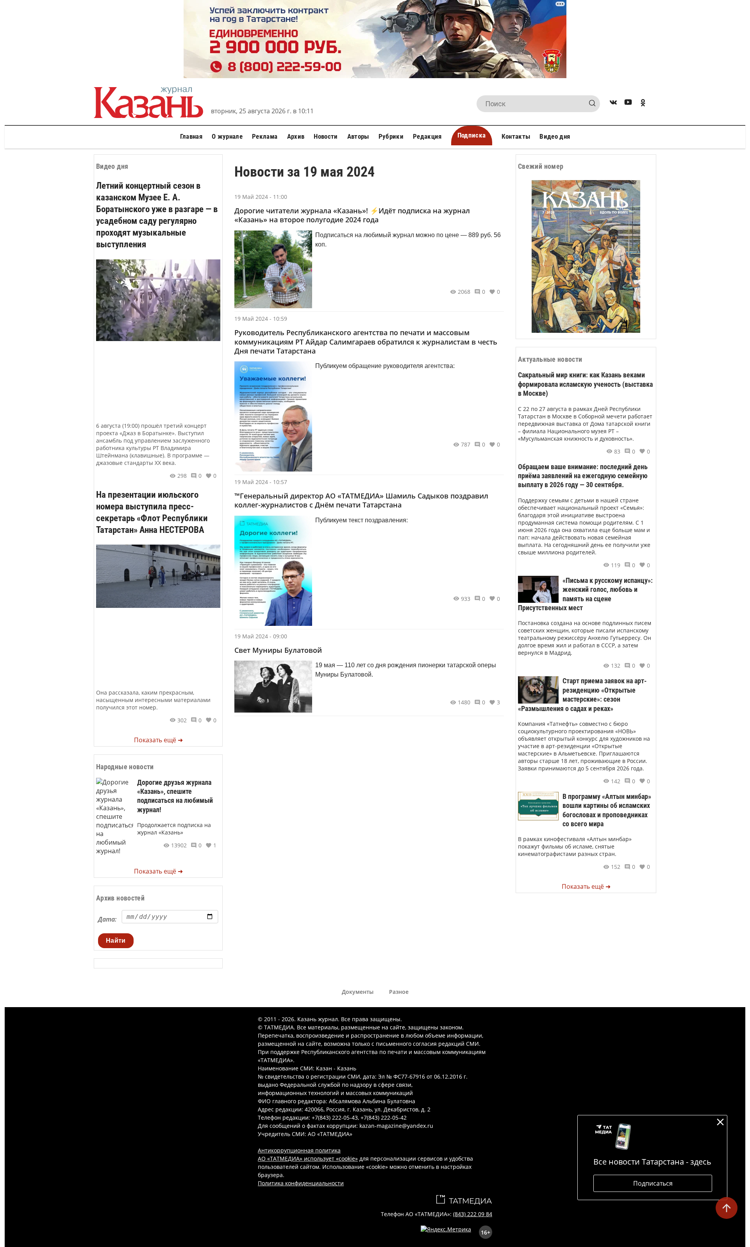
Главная (191, 136)
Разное (399, 991)
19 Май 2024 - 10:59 (260, 318)
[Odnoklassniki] (643, 103)
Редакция (427, 136)
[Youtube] (628, 103)
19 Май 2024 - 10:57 (260, 482)
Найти (116, 940)
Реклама (264, 136)
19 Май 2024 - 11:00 (260, 196)
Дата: (107, 919)
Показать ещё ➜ (158, 740)
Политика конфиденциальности (301, 1183)
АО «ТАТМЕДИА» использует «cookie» (308, 1158)
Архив (296, 136)
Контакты (516, 136)
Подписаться (653, 1183)
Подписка (471, 135)
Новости (326, 136)
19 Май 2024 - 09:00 (260, 636)
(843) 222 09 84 (472, 1214)
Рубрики (391, 136)
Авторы (358, 136)
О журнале (227, 136)
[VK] (613, 103)
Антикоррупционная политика (299, 1150)
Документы (357, 991)
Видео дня (554, 136)
